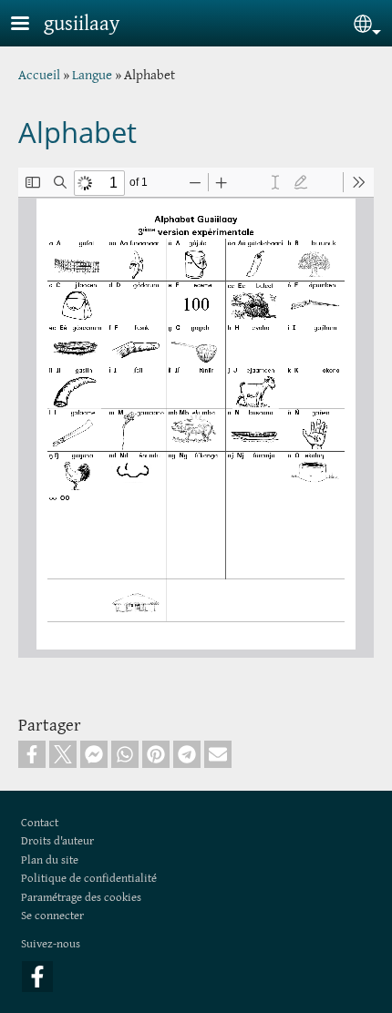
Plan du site (49, 859)
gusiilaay (81, 23)
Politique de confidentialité (89, 878)
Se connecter (52, 915)
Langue (92, 74)
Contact (39, 822)
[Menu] (31, 25)
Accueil (39, 74)
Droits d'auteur (57, 840)
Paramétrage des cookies (81, 897)
